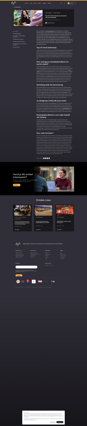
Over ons (46, 252)
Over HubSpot (62, 257)
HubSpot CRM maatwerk (19, 255)
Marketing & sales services (34, 254)
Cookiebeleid (40, 287)
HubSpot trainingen (18, 257)
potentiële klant (66, 108)
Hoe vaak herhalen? (16, 47)
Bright (39, 3)
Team (46, 258)
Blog (61, 252)
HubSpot (49, 3)
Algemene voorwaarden (47, 287)
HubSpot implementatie (19, 254)
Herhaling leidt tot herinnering (18, 39)
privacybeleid (51, 415)
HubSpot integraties (18, 252)
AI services (32, 257)
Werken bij (47, 255)
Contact (46, 257)
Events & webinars (63, 255)
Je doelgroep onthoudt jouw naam (19, 41)
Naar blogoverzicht (17, 7)
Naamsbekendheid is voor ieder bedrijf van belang (19, 44)
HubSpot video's (63, 254)
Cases (31, 3)
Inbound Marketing (50, 31)
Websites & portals (33, 252)
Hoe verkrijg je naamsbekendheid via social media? (19, 36)
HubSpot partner (48, 254)
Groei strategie (32, 255)
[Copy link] (49, 158)
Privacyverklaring (34, 287)
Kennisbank (62, 258)
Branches (35, 3)
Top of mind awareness (17, 33)
